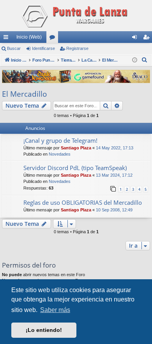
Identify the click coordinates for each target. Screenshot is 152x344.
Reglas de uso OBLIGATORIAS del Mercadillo (82, 202)
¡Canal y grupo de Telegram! (60, 140)
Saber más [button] (55, 310)
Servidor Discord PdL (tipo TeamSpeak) (75, 168)
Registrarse (77, 48)
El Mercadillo (24, 94)
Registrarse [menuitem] (147, 38)
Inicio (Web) (29, 37)
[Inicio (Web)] (76, 15)
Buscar (14, 48)
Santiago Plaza (76, 147)
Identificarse (43, 48)
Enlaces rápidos (7, 38)
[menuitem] (144, 60)
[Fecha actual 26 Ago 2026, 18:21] (134, 60)
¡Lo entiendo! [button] (44, 330)
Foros (53, 38)
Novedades (60, 154)
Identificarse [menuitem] (136, 38)
